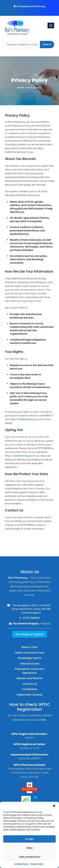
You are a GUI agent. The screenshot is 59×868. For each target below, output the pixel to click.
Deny (29, 848)
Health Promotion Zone (29, 652)
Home (20, 87)
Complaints (29, 689)
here (43, 719)
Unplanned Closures (29, 694)
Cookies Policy (21, 863)
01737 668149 (44, 448)
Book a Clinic (29, 647)
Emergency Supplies (30, 634)
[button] (54, 805)
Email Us (45, 623)
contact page (12, 528)
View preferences (29, 857)
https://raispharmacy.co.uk (24, 419)
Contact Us (29, 683)
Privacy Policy (36, 863)
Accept (29, 839)
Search (47, 44)
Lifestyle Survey (29, 663)
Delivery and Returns (29, 678)
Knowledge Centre (29, 658)
